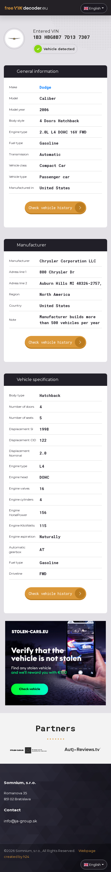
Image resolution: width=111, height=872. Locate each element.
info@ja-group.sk (20, 820)
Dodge (45, 87)
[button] (94, 8)
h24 (26, 857)
